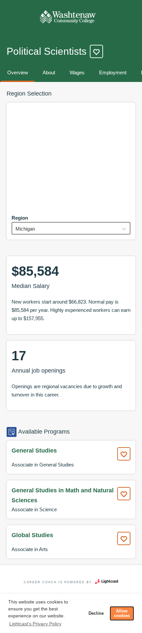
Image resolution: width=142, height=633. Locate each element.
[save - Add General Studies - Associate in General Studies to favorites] (123, 453)
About (49, 72)
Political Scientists (47, 51)
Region (20, 218)
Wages (77, 72)
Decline (96, 613)
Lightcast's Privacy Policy (35, 623)
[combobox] (16, 229)
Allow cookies (122, 613)
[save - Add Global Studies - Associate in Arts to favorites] (123, 538)
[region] (71, 157)
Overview (17, 72)
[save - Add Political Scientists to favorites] (96, 51)
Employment (112, 72)
